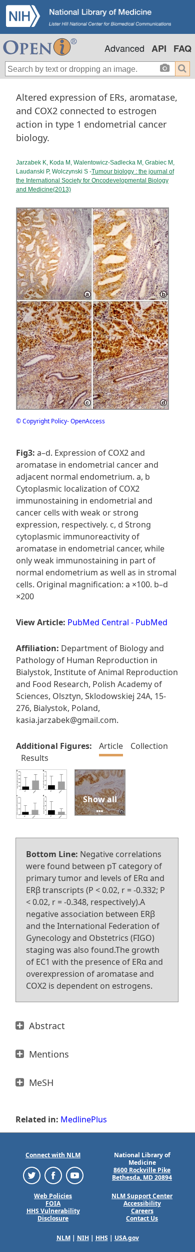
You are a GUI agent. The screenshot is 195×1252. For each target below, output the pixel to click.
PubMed (152, 622)
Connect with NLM (53, 1155)
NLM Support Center (142, 1196)
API (159, 48)
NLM (63, 1238)
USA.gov (126, 1238)
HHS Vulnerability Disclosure (53, 1215)
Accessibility (142, 1203)
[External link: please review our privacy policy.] (31, 1175)
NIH (83, 1238)
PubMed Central (98, 622)
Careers (142, 1211)
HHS (102, 1238)
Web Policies (53, 1196)
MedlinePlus (83, 1119)
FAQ (183, 48)
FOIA (53, 1203)
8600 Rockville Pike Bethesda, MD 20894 (142, 1174)
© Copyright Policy (41, 421)
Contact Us (142, 1218)
